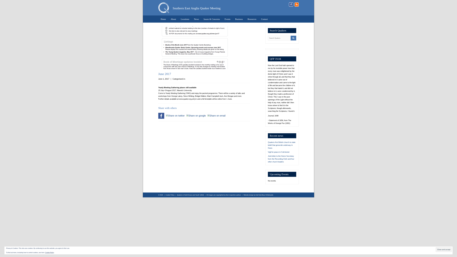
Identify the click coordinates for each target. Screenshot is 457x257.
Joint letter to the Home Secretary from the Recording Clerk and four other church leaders (281, 159)
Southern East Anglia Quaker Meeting (197, 8)
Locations (185, 19)
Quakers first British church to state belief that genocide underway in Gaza (281, 145)
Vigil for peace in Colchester (279, 152)
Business (239, 19)
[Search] (293, 38)
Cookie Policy (49, 252)
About (173, 19)
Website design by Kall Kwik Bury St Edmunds (258, 195)
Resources (252, 19)
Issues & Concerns (212, 19)
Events (227, 19)
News (196, 19)
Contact (264, 19)
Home (163, 19)
